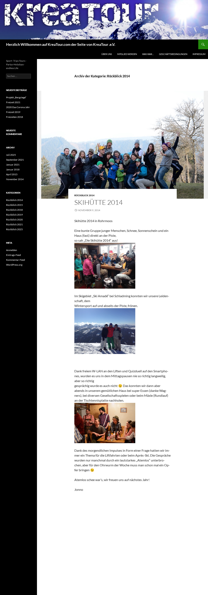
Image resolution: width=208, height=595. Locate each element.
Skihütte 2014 (98, 202)
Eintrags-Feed (13, 254)
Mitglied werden (127, 54)
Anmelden (11, 250)
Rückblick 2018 (14, 209)
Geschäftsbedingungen (173, 54)
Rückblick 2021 (14, 224)
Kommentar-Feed (15, 259)
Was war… (148, 54)
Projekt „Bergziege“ (16, 97)
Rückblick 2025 (14, 229)
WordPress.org (14, 264)
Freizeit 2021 (13, 102)
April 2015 (11, 174)
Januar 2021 (13, 164)
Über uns (106, 54)
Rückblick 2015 (14, 204)
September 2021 (15, 159)
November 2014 (15, 179)
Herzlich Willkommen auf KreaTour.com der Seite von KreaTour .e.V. (60, 44)
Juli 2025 (11, 154)
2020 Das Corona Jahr (18, 107)
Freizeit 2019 (13, 112)
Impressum (199, 54)
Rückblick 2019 (14, 214)
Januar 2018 (13, 169)
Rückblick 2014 (84, 195)
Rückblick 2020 (14, 219)
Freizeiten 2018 (14, 116)
